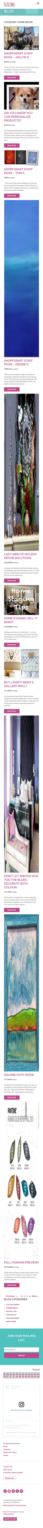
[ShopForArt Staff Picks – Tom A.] (21, 158)
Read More (11, 77)
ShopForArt (9, 1478)
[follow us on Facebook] (5, 1491)
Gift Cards (7, 1470)
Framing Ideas (12, 1308)
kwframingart (12, 1432)
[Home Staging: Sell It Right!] (21, 600)
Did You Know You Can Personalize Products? (18, 116)
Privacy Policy (8, 1514)
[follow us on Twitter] (21, 1491)
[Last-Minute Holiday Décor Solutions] (21, 472)
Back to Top (10, 1519)
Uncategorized (12, 1318)
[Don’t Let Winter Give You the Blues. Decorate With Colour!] (21, 794)
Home (5, 1455)
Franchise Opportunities (13, 1473)
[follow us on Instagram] (9, 1491)
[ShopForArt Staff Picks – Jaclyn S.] (21, 38)
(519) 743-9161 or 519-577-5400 (14, 1505)
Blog (5, 1446)
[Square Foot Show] (21, 992)
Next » (35, 1296)
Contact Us (7, 1467)
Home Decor (11, 1315)
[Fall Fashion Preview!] (21, 1180)
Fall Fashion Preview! (21, 1262)
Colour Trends (12, 1304)
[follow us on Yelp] (17, 1491)
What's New (11, 1321)
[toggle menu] (38, 3)
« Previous (10, 1296)
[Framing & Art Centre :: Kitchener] (23, 4)
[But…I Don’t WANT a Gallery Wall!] (21, 664)
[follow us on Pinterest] (13, 1491)
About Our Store (10, 1452)
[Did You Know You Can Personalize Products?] (21, 96)
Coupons (6, 1449)
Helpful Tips (11, 1311)
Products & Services (11, 1444)
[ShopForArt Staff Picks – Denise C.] (21, 278)
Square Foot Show (19, 1075)
